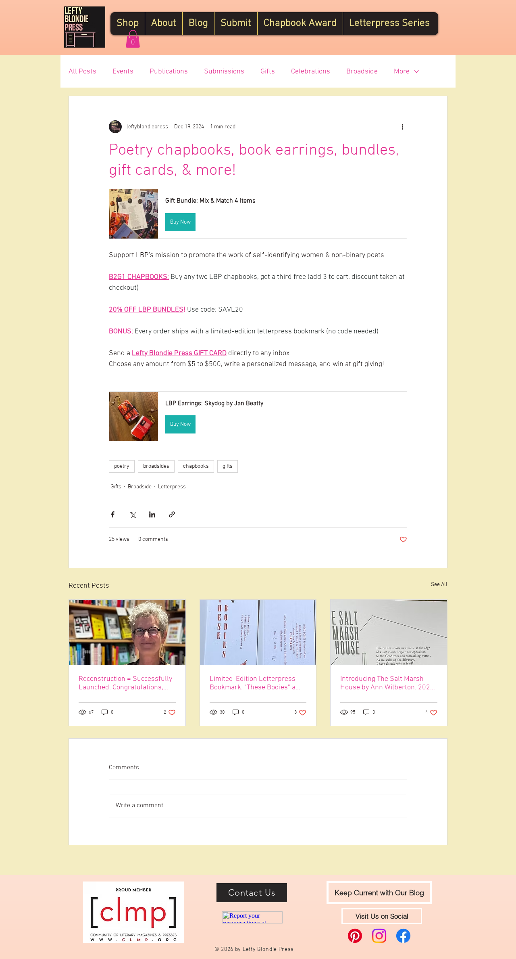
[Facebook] (403, 935)
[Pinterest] (354, 935)
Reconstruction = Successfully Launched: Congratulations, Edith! (125, 683)
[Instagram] (379, 935)
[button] (132, 39)
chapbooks (196, 466)
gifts (228, 466)
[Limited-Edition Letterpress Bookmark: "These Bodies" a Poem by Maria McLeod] (258, 632)
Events (122, 71)
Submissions (224, 71)
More (402, 71)
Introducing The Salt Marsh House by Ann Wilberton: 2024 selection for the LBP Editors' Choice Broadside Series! (387, 683)
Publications (169, 71)
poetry (121, 466)
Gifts (267, 71)
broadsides (156, 466)
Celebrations (310, 71)
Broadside (362, 71)
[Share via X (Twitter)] (132, 514)
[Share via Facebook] (113, 514)
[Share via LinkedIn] (152, 514)
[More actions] (402, 127)
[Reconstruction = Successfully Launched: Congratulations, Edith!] (127, 632)
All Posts (82, 71)
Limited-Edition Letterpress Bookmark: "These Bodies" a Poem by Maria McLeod (252, 683)
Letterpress (172, 487)
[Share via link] (172, 514)
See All (439, 584)
